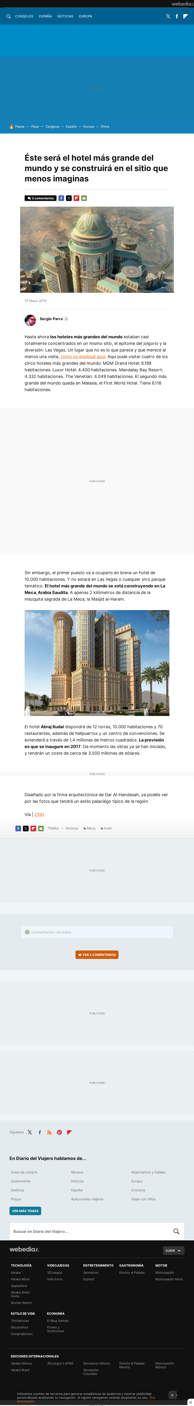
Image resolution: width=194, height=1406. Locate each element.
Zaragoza (52, 126)
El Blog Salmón (58, 1320)
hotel (108, 828)
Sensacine (90, 1272)
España (45, 16)
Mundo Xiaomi (21, 1303)
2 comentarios (43, 198)
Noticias (65, 16)
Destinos (17, 1190)
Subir (170, 1250)
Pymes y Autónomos (55, 1329)
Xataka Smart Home (20, 1294)
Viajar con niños (143, 1199)
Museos (77, 1172)
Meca (91, 828)
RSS (49, 1131)
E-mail (84, 198)
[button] (53, 319)
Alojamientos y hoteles (148, 1172)
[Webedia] (183, 4)
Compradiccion (22, 1334)
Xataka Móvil (20, 1279)
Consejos (24, 16)
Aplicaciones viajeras (87, 1199)
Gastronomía (20, 1181)
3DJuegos (54, 1272)
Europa (85, 16)
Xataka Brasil (20, 1370)
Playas (19, 126)
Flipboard (185, 16)
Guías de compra (24, 1172)
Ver (99, 955)
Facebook (177, 16)
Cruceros (138, 1190)
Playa (35, 126)
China (105, 126)
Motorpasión (164, 1272)
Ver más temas (25, 1211)
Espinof (88, 1279)
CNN (39, 814)
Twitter (168, 16)
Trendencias (20, 1320)
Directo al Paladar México (132, 1365)
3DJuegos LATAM (60, 1363)
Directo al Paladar (132, 1272)
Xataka (16, 1272)
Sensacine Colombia (90, 1372)
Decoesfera (19, 1327)
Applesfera (19, 1286)
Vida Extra (54, 1279)
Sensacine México (96, 1363)
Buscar (176, 1231)
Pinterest (59, 1131)
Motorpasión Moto (169, 1279)
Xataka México (21, 1363)
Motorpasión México (164, 1365)
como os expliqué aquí (83, 356)
